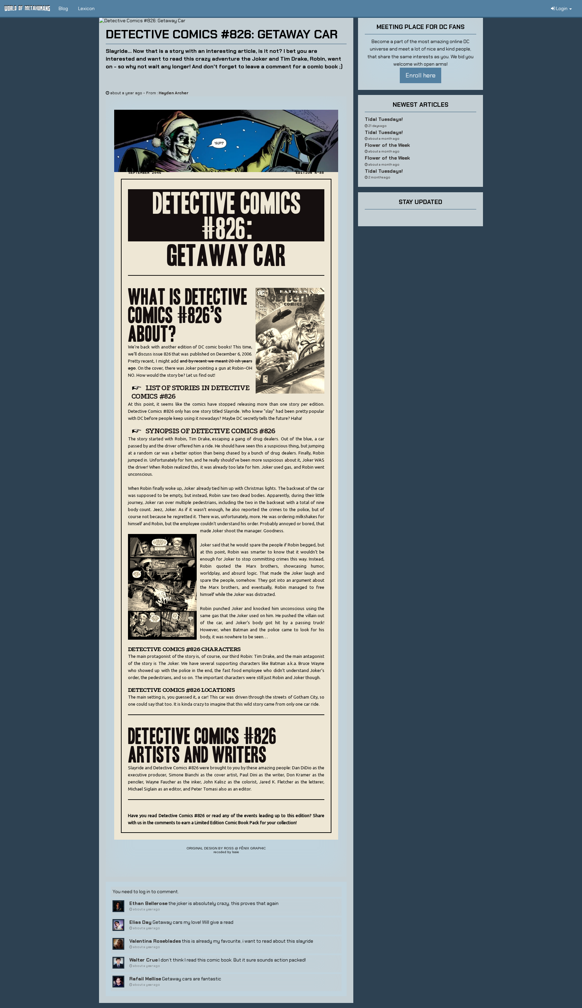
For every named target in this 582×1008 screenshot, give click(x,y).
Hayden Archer (173, 93)
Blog (63, 8)
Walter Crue (143, 960)
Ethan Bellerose (148, 903)
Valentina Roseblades (155, 941)
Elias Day (140, 922)
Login (562, 8)
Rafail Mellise (145, 979)
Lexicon (86, 8)
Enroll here (420, 75)
